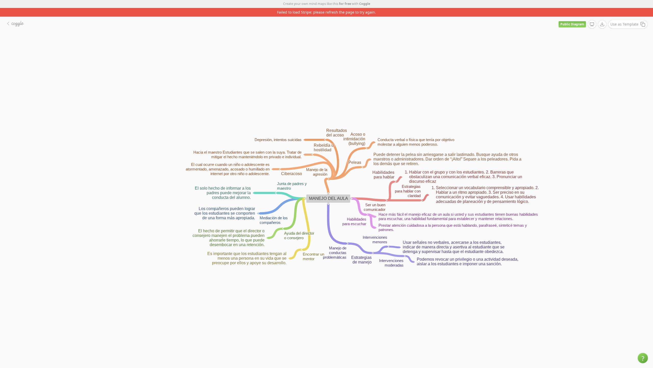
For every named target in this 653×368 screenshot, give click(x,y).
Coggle (364, 4)
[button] (643, 358)
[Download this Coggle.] (602, 24)
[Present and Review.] (592, 24)
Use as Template (624, 24)
